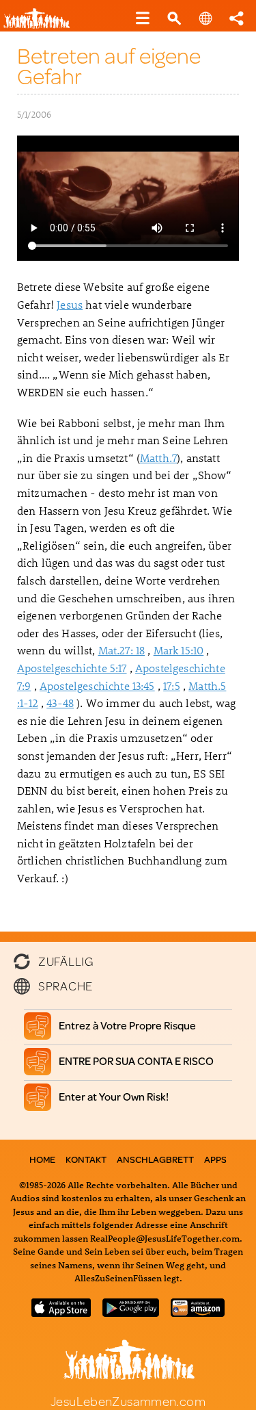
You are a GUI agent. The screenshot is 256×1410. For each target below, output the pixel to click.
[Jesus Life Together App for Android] (130, 1312)
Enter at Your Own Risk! (114, 1096)
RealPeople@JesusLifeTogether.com (165, 1238)
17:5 (171, 685)
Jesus (70, 304)
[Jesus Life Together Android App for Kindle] (198, 1312)
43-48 (60, 702)
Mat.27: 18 (121, 650)
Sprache (65, 986)
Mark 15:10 (179, 650)
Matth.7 (158, 457)
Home (42, 1159)
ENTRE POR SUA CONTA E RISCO (136, 1060)
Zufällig (66, 959)
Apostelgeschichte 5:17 (72, 668)
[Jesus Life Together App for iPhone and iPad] (61, 1312)
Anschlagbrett (155, 1159)
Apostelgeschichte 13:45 (97, 685)
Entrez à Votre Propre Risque (127, 1025)
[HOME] (41, 26)
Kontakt (86, 1159)
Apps (215, 1159)
